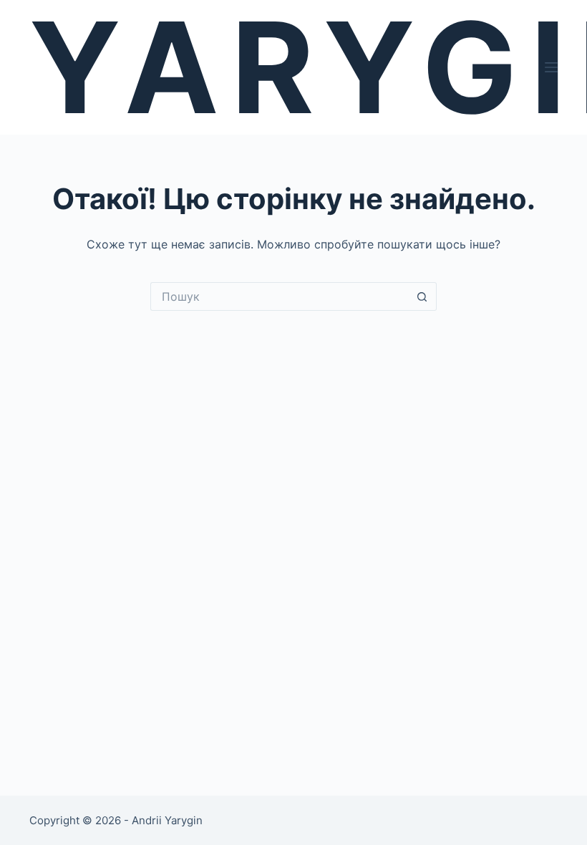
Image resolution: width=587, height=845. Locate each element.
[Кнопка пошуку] (422, 296)
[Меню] (551, 67)
